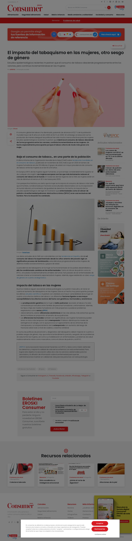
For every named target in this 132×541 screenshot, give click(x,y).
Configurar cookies (100, 534)
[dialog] (70, 528)
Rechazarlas (100, 529)
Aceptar (99, 523)
